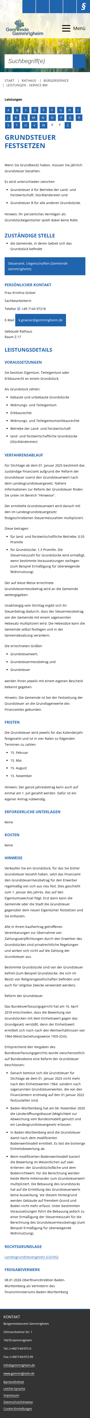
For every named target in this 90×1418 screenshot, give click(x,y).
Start (9, 80)
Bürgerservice (56, 80)
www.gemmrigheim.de (18, 1373)
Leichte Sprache (14, 1389)
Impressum (11, 1395)
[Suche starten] (79, 61)
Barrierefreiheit (13, 1382)
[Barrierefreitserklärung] (42, 6)
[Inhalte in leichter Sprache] (29, 6)
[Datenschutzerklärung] (69, 6)
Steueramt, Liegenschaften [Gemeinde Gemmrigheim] (38, 266)
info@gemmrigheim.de (19, 1365)
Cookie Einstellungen (17, 1409)
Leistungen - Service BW (27, 85)
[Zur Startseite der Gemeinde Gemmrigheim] (25, 28)
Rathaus (29, 80)
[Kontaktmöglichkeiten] (56, 6)
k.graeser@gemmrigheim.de (41, 320)
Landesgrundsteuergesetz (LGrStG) (31, 1257)
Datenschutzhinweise (18, 1402)
